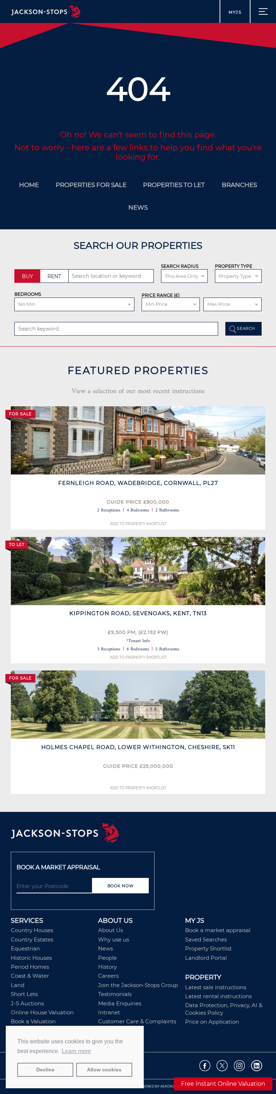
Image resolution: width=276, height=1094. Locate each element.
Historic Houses (31, 957)
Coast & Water (30, 975)
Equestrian (25, 948)
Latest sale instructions (215, 987)
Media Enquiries (119, 1003)
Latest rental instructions (218, 996)
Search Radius (179, 266)
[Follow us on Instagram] (239, 1065)
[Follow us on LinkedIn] (256, 1065)
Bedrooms (27, 294)
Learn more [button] (76, 1051)
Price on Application (212, 1021)
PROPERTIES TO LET (174, 184)
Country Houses (32, 930)
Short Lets (24, 994)
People (107, 957)
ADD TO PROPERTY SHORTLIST (138, 524)
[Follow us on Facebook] (205, 1065)
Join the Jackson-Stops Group (138, 985)
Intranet (109, 1012)
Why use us (113, 939)
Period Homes (30, 966)
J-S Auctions (27, 1003)
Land (17, 985)
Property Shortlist (208, 948)
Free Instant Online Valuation (223, 1083)
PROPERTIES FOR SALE (91, 184)
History (107, 966)
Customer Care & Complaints (137, 1021)
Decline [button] (45, 1069)
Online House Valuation (42, 1012)
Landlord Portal (206, 957)
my (235, 12)
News (105, 948)
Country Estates (32, 939)
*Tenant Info (138, 641)
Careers (108, 975)
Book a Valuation (33, 1021)
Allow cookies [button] (104, 1069)
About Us (110, 930)
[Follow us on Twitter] (222, 1065)
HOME (29, 184)
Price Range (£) (161, 295)
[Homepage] (138, 833)
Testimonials (115, 994)
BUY (27, 276)
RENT (54, 276)
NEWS (138, 207)
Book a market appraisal (217, 930)
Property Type (233, 266)
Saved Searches (206, 939)
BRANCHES (239, 184)
